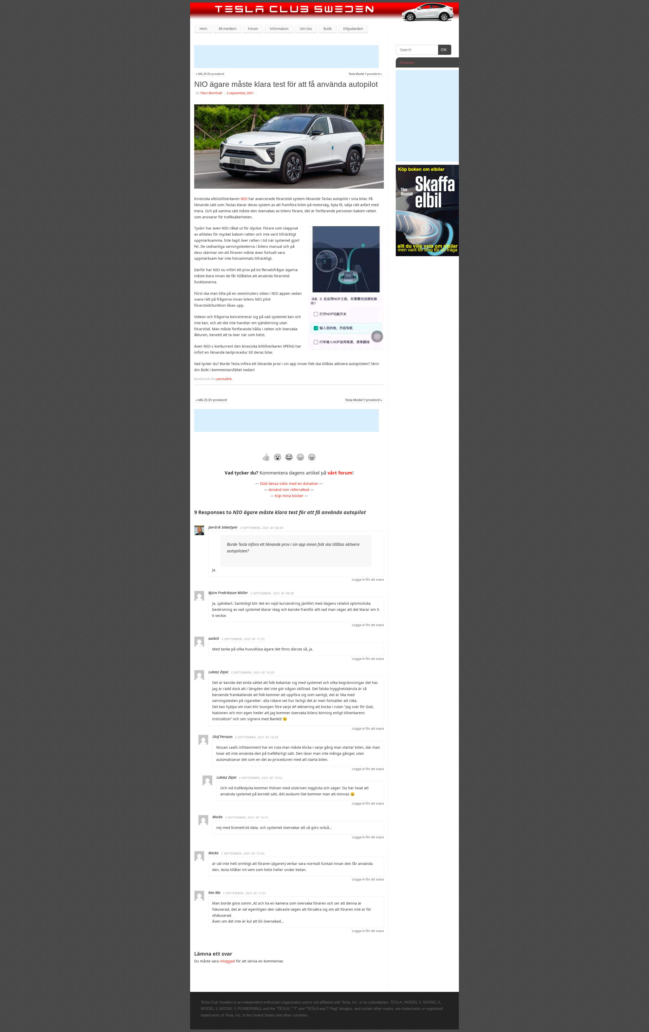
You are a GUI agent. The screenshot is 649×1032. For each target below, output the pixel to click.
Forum (253, 28)
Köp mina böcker (289, 495)
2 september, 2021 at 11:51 (243, 639)
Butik (327, 28)
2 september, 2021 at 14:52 (260, 778)
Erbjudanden (353, 28)
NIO (244, 198)
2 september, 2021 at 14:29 (252, 672)
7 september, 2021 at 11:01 (244, 893)
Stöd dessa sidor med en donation (289, 483)
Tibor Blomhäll (211, 93)
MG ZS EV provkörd (210, 74)
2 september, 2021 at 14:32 (256, 737)
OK (442, 49)
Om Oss (306, 28)
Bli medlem (227, 28)
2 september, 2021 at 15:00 (242, 853)
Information (279, 28)
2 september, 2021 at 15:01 (246, 817)
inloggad (227, 961)
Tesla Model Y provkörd (365, 74)
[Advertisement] (286, 56)
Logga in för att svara (368, 579)
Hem (203, 28)
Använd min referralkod (289, 489)
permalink (224, 379)
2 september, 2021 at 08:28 (272, 593)
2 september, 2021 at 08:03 (261, 528)
